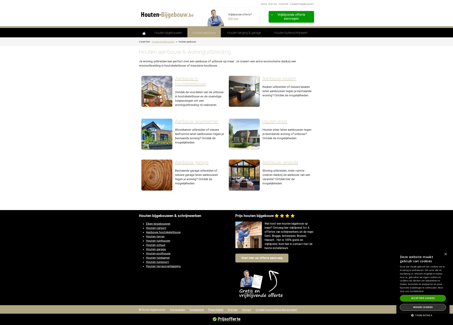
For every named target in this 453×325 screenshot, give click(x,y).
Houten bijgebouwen (168, 33)
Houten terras (155, 236)
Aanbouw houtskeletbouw (163, 232)
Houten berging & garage (244, 33)
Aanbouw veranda (280, 162)
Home (264, 4)
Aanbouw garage (191, 162)
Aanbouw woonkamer (196, 121)
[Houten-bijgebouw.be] (169, 14)
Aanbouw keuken (279, 78)
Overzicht (283, 4)
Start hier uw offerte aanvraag (261, 258)
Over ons (272, 4)
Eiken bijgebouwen (158, 223)
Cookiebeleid (197, 309)
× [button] (445, 254)
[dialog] (422, 285)
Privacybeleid (215, 309)
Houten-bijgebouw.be (163, 41)
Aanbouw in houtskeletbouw (190, 81)
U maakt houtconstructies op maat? (276, 309)
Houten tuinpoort (157, 262)
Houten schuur (155, 245)
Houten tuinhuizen (158, 240)
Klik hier (233, 18)
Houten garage (156, 249)
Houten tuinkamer (158, 257)
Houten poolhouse (158, 253)
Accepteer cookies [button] (423, 298)
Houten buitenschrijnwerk (291, 33)
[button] (423, 315)
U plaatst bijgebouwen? (302, 4)
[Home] (144, 32)
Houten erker (275, 121)
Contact (246, 309)
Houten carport (156, 228)
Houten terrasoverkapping (163, 266)
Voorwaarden (177, 309)
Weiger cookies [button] (423, 307)
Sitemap (232, 309)
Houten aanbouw (204, 33)
